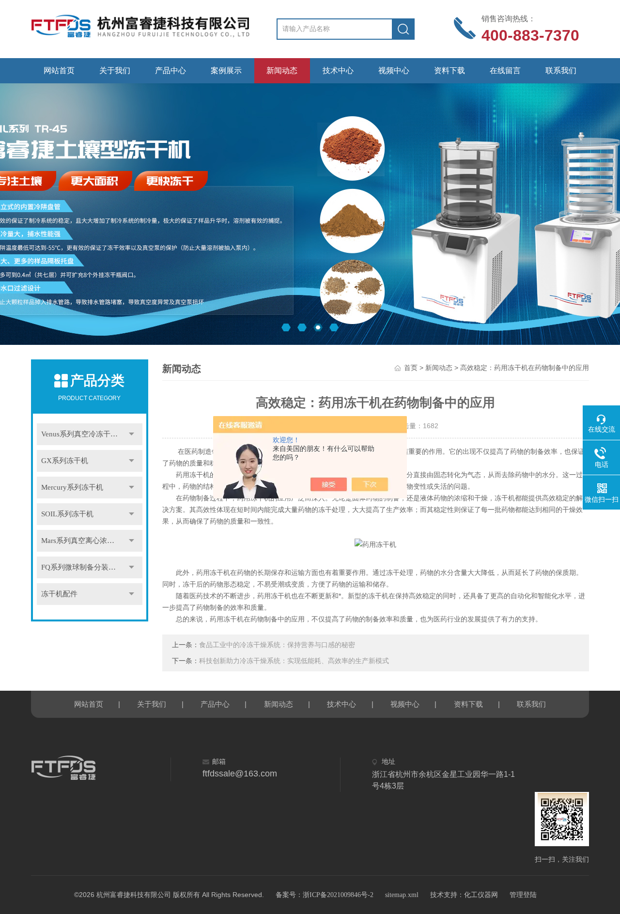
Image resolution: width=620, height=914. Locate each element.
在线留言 (505, 70)
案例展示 (226, 70)
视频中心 (393, 70)
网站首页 (59, 70)
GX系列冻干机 (64, 461)
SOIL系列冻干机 (67, 514)
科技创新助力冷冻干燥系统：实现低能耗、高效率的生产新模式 (294, 661)
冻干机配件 (59, 594)
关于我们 (114, 70)
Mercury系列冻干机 (72, 487)
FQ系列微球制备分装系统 (82, 567)
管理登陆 (523, 895)
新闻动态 (281, 70)
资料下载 (449, 70)
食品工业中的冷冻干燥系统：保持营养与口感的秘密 (277, 645)
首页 (411, 368)
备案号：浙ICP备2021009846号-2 (324, 895)
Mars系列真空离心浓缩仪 (81, 540)
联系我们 (560, 70)
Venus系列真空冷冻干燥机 (83, 434)
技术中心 (338, 70)
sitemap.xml (401, 895)
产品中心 (170, 70)
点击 (131, 434)
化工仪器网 (481, 895)
